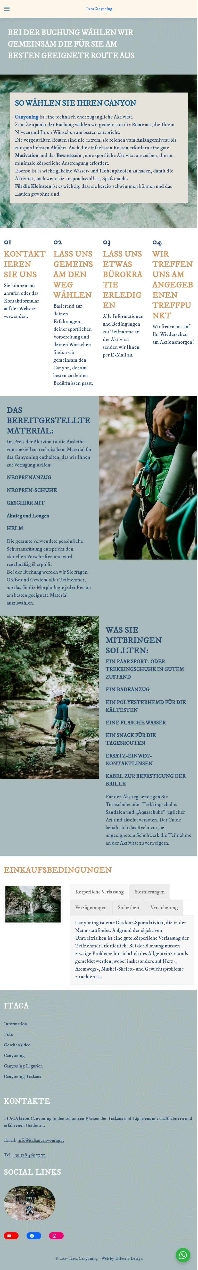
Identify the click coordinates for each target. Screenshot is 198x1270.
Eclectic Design (129, 1258)
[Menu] (11, 9)
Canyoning (26, 117)
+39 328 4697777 (29, 1155)
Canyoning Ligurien (23, 1066)
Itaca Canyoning (99, 8)
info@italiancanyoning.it (41, 1140)
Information (15, 1024)
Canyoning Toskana (22, 1077)
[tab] (99, 892)
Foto (8, 1034)
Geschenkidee (17, 1045)
